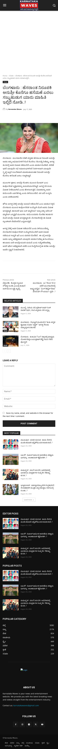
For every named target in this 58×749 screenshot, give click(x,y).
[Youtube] (42, 724)
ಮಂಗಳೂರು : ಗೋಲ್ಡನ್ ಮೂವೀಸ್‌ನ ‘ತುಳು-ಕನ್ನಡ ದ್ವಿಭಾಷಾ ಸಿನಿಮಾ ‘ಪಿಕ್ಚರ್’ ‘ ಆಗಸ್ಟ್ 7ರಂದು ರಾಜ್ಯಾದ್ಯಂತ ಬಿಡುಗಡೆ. (38, 325)
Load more (28, 500)
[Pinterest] (26, 116)
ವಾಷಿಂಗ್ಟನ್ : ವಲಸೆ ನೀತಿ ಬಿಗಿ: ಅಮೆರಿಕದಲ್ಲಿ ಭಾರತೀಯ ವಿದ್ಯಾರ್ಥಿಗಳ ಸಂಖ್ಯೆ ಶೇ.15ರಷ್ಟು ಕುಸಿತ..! (35, 473)
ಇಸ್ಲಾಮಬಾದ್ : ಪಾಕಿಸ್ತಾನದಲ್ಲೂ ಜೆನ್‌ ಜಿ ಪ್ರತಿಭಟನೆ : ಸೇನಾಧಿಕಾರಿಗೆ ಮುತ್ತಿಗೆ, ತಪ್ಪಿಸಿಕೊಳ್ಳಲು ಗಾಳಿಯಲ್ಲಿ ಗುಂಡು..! (38, 488)
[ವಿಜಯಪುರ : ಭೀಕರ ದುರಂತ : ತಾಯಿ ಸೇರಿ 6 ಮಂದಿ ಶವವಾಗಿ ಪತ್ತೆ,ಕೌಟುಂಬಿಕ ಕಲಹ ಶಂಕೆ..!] (10, 444)
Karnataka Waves (15, 109)
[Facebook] (14, 116)
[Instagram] (22, 724)
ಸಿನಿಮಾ (11, 76)
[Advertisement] (29, 41)
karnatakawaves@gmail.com (26, 705)
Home (5, 76)
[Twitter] (20, 116)
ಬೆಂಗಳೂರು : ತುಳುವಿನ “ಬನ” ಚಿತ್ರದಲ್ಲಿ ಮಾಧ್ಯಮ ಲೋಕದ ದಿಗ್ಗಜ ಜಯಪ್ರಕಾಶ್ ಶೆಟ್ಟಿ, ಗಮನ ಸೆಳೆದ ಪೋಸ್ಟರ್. (37, 339)
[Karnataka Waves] (4, 109)
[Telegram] (29, 724)
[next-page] (8, 351)
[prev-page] (4, 351)
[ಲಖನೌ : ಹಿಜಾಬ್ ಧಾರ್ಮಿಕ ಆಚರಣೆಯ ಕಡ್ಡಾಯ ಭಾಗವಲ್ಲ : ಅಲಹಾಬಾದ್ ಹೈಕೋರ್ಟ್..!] (10, 459)
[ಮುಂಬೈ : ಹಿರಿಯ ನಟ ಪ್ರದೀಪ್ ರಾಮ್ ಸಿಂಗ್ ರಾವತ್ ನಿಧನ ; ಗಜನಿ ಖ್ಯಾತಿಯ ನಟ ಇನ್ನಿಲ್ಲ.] (10, 311)
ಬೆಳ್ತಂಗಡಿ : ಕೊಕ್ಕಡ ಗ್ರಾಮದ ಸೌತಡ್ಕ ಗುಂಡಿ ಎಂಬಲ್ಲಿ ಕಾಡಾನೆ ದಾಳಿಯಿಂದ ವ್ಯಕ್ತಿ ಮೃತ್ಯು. (14, 286)
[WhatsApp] (32, 116)
